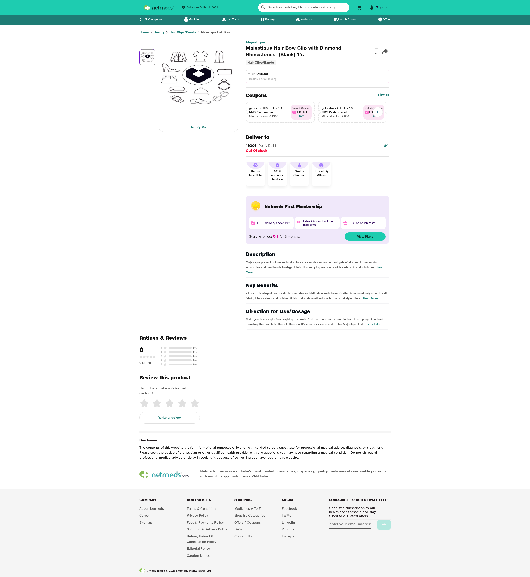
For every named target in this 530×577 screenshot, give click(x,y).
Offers (387, 19)
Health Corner (347, 19)
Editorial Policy (198, 549)
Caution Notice (198, 556)
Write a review (169, 418)
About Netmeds (151, 509)
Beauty (270, 19)
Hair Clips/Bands (260, 62)
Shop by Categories (249, 515)
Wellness (306, 19)
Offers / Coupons (247, 522)
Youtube (288, 529)
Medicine (194, 19)
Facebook (289, 509)
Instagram (289, 536)
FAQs (238, 529)
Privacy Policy (197, 515)
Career (144, 515)
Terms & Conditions (202, 509)
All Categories (153, 19)
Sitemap (145, 522)
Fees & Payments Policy (205, 522)
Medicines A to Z (247, 509)
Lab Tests (232, 19)
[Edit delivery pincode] (385, 145)
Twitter (287, 515)
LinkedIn (288, 522)
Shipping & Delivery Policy (207, 529)
